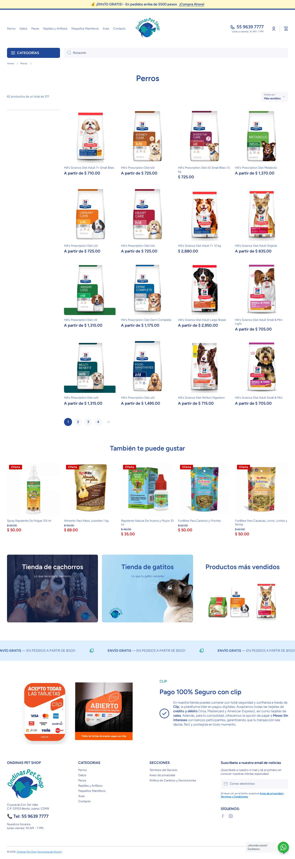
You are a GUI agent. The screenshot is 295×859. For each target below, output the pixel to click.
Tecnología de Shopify (49, 851)
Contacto (84, 801)
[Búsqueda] (67, 53)
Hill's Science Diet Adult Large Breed (202, 320)
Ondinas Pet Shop (27, 851)
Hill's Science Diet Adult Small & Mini (258, 397)
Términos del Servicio (163, 770)
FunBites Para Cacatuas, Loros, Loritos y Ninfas (261, 522)
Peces (82, 780)
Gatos (82, 775)
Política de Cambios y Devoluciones (173, 780)
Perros (23, 63)
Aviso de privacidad (162, 775)
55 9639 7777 (250, 27)
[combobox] (176, 53)
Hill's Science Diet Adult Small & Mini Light (258, 321)
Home (10, 63)
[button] (286, 29)
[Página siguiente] (107, 422)
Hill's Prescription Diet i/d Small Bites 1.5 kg (204, 169)
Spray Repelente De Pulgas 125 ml (29, 520)
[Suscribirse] (283, 784)
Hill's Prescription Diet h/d (138, 245)
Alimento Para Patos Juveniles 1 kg (86, 520)
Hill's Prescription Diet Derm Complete (146, 320)
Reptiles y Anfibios (90, 785)
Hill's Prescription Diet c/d (81, 245)
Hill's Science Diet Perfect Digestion (201, 397)
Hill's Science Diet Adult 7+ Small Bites (89, 167)
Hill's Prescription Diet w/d (81, 397)
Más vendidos (272, 98)
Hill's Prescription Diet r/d (80, 320)
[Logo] (147, 29)
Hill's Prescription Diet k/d (138, 167)
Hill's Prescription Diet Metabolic (256, 167)
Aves (81, 796)
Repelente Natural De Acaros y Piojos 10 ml (147, 522)
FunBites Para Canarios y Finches (199, 520)
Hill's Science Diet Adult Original (256, 245)
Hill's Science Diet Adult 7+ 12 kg (199, 245)
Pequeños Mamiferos (92, 791)
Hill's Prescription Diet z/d (138, 397)
